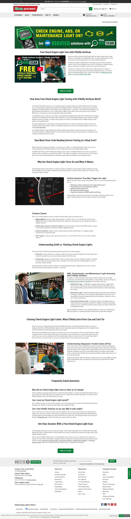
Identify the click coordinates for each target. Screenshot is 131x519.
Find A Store (65, 91)
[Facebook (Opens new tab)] (102, 504)
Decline (127, 515)
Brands (55, 15)
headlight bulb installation (80, 440)
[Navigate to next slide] (110, 2)
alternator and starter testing (50, 440)
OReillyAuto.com (42, 417)
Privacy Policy (56, 517)
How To (47, 15)
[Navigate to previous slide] (21, 2)
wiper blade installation (65, 440)
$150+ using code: (65, 1)
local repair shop (41, 127)
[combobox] (64, 8)
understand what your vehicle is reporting (78, 281)
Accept (121, 515)
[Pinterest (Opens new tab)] (115, 504)
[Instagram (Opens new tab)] (109, 504)
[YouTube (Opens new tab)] (112, 504)
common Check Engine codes (82, 74)
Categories (17, 15)
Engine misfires (40, 219)
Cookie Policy (45, 517)
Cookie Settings (113, 515)
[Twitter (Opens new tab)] (105, 504)
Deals (26, 15)
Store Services (37, 15)
